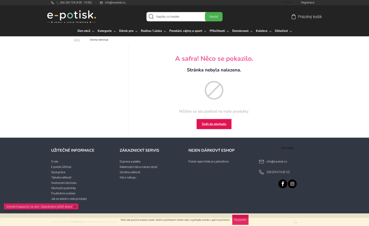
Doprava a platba (130, 161)
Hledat (213, 16)
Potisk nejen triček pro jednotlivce (208, 161)
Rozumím (240, 219)
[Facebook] (282, 183)
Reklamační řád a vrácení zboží (138, 167)
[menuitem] (86, 31)
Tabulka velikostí (61, 177)
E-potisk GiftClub (61, 167)
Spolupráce (58, 172)
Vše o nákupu (128, 177)
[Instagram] (292, 183)
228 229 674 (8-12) (278, 172)
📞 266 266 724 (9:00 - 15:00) (74, 2)
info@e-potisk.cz (115, 2)
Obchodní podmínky (63, 188)
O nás (54, 161)
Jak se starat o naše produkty (69, 198)
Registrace (307, 2)
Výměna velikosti (130, 172)
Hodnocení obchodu (64, 182)
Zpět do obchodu (214, 124)
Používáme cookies (63, 193)
